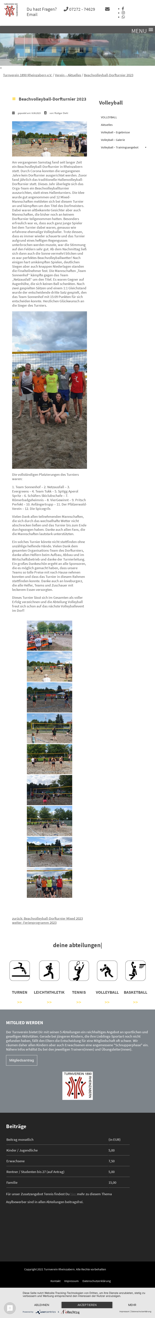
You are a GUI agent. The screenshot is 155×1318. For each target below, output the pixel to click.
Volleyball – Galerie (113, 140)
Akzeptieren (87, 1305)
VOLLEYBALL (109, 117)
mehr (132, 1305)
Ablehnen (41, 1305)
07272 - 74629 (81, 9)
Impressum (71, 1281)
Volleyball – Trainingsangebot (119, 147)
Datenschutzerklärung (96, 1281)
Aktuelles (107, 125)
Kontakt (55, 1281)
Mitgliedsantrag (21, 1060)
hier (73, 1194)
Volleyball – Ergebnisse (115, 132)
